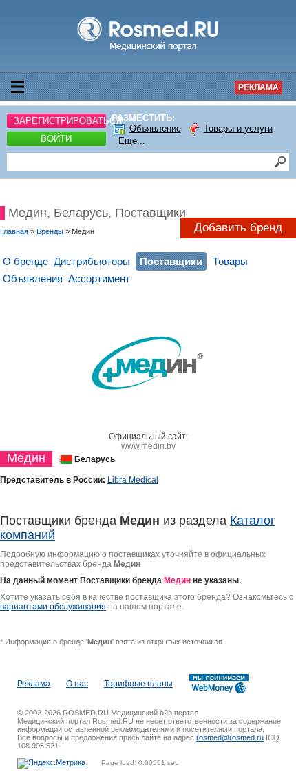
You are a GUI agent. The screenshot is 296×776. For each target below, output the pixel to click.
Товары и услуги (238, 128)
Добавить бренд (238, 227)
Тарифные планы (138, 684)
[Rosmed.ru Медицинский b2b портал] (148, 51)
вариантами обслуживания (53, 606)
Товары (230, 261)
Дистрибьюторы (92, 261)
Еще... (131, 141)
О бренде (25, 261)
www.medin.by (148, 446)
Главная (14, 231)
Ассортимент (99, 278)
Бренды (49, 231)
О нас (77, 684)
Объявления (33, 278)
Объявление (155, 128)
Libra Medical (132, 480)
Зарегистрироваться (60, 121)
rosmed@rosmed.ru (230, 737)
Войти (56, 139)
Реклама (258, 87)
